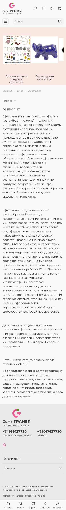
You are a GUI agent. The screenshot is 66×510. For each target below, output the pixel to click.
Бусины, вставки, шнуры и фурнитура (16, 79)
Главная (7, 90)
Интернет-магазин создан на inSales (23, 495)
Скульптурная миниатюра (44, 78)
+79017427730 (49, 431)
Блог (20, 90)
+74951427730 (14, 431)
